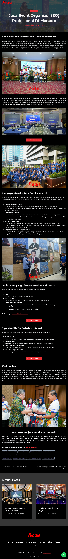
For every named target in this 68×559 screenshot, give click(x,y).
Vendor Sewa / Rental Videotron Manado (15, 465)
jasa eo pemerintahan (36, 451)
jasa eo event (12, 451)
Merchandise (31, 542)
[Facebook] (30, 556)
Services (19, 542)
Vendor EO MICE (20, 314)
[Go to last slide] (4, 501)
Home (10, 542)
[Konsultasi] (63, 554)
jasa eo (5, 451)
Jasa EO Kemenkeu (23, 451)
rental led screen (54, 455)
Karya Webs (47, 553)
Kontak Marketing (31, 447)
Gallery (42, 542)
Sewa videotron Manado (34, 458)
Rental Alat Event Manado (41, 455)
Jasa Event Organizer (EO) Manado (12, 455)
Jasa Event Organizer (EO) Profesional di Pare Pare (51, 466)
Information (34, 11)
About (57, 542)
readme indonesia (27, 455)
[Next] (63, 501)
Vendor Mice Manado (48, 458)
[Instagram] (37, 556)
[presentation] (17, 494)
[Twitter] (34, 556)
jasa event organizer (49, 451)
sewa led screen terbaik (19, 458)
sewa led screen (7, 458)
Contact (34, 545)
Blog (50, 542)
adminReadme (29, 25)
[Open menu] (64, 3)
